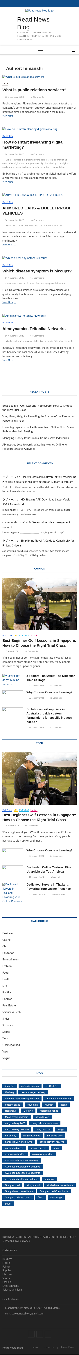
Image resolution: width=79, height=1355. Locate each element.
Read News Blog (33, 23)
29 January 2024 (36, 686)
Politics (6, 992)
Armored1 (29, 226)
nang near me (43, 1129)
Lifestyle (28, 1110)
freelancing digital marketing (36, 167)
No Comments (36, 97)
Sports (6, 1032)
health (63, 1104)
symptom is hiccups (55, 283)
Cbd (4, 946)
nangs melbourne (14, 1148)
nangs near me (38, 1148)
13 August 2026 (11, 651)
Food (5, 972)
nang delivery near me (17, 1129)
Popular (24, 636)
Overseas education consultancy (22, 1166)
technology (56, 1197)
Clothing (9, 1092)
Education (8, 953)
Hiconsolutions (58, 167)
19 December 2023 (14, 97)
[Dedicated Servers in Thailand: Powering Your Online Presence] (12, 893)
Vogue (6, 1058)
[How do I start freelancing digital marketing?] (39, 129)
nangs (61, 1129)
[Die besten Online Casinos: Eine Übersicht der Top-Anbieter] (12, 872)
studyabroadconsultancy (60, 1185)
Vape (5, 1051)
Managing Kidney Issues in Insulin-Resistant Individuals (35, 438)
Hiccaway (39, 283)
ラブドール (9, 477)
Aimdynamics (12, 341)
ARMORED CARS (14, 226)
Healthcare (11, 1110)
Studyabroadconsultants (18, 1197)
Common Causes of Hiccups (20, 283)
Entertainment (10, 959)
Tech (5, 84)
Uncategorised (11, 1045)
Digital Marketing (14, 160)
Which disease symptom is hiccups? (37, 271)
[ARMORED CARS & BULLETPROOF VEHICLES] (39, 195)
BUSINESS (52, 1086)
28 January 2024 (36, 698)
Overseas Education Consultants (22, 1172)
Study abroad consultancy (19, 1191)
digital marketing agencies (36, 160)
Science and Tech (12, 1290)
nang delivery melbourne (45, 1123)
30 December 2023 (37, 894)
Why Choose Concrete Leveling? (49, 692)
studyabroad (33, 1185)
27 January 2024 (36, 728)
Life (16, 636)
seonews (49, 1179)
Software (7, 1025)
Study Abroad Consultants (54, 1191)
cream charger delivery (33, 1092)
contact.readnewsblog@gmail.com (24, 1313)
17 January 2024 (36, 877)
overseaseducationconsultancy (21, 1160)
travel (8, 1203)
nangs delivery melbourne (18, 1141)
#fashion (9, 1086)
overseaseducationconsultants (21, 1179)
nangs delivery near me (52, 1141)
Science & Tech (11, 1012)
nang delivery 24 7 (15, 1123)
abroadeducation (30, 1086)
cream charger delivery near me (22, 1098)
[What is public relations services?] (39, 77)
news (56, 1148)
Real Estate (9, 1005)
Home (35, 1348)
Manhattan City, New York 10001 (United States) (32, 1308)
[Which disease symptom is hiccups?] (39, 258)
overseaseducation (15, 1154)
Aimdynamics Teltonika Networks (34, 328)
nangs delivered (31, 1135)
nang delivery (42, 1117)
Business (7, 136)
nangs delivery (55, 1135)
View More (12, 116)
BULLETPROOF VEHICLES (48, 226)
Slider (33, 636)
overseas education (42, 1154)
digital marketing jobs (50, 163)
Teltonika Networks (63, 341)
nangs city (10, 1135)
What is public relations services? (34, 90)
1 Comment (54, 877)
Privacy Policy (67, 1347)
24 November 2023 (14, 154)
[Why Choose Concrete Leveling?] (12, 697)
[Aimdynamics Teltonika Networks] (39, 316)
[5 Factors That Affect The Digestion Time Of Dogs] (12, 680)
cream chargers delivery (58, 1098)
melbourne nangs (49, 1110)
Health (6, 979)
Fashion (7, 966)
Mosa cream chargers (16, 1117)
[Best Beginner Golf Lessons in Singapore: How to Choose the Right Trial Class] (39, 604)
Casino (6, 940)
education (32, 1104)
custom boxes (12, 1104)
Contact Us (49, 1348)
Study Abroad (12, 1185)
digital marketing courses (26, 163)
